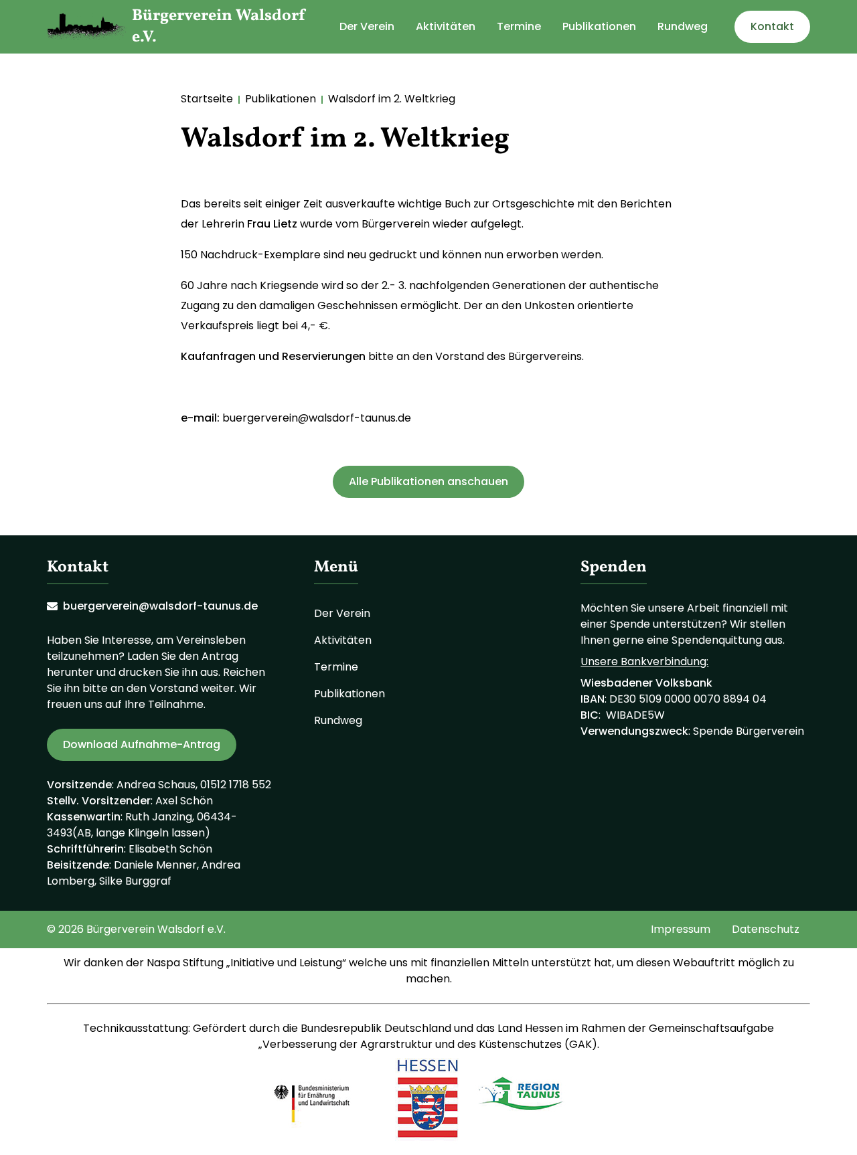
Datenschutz (765, 929)
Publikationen (599, 26)
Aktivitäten (445, 26)
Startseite (207, 98)
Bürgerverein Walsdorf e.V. (219, 27)
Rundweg (682, 26)
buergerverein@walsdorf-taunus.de (316, 418)
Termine (519, 26)
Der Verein (366, 26)
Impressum (680, 929)
